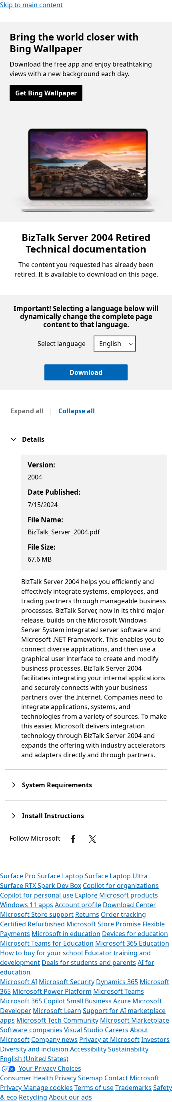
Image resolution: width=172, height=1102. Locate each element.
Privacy (11, 1087)
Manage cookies (48, 1087)
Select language (62, 343)
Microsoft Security (66, 981)
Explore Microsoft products (116, 895)
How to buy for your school (41, 952)
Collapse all (76, 410)
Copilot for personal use (36, 895)
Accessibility (88, 1049)
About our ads (70, 1097)
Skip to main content (31, 4)
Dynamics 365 (117, 981)
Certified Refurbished (32, 924)
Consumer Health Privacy (38, 1078)
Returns (87, 914)
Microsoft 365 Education (132, 943)
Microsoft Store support (37, 914)
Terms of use (94, 1087)
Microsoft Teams (118, 991)
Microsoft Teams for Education (47, 943)
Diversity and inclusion (34, 1049)
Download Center (129, 904)
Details (33, 439)
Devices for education (135, 933)
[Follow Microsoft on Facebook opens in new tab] (73, 839)
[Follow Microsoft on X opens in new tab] (92, 839)
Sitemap (90, 1078)
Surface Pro (18, 875)
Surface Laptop (60, 875)
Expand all (27, 410)
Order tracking (123, 914)
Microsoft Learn (57, 1010)
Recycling (33, 1097)
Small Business (89, 1001)
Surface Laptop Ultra (116, 875)
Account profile (78, 904)
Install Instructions (53, 815)
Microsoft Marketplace (134, 1020)
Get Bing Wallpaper (46, 93)
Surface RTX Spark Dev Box (40, 885)
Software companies (31, 1029)
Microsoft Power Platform (52, 991)
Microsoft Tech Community (57, 1020)
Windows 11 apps (26, 904)
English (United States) (34, 1058)
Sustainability (128, 1049)
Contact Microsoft (131, 1078)
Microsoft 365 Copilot (32, 1001)
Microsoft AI (18, 981)
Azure (122, 1001)
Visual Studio (83, 1029)
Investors (155, 1039)
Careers (116, 1029)
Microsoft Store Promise (103, 924)
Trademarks (133, 1087)
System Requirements (57, 784)
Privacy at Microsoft (109, 1039)
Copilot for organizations (121, 885)
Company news (54, 1039)
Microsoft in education (66, 933)
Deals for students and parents (89, 962)
